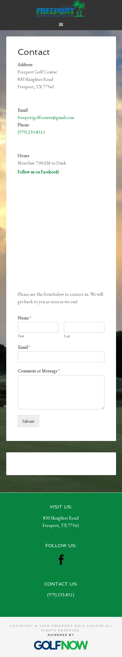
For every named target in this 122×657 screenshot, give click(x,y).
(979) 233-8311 (31, 132)
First (21, 336)
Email (24, 347)
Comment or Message (39, 371)
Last (67, 336)
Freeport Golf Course (61, 8)
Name (24, 318)
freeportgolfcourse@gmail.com (46, 117)
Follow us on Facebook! (38, 172)
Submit (28, 421)
